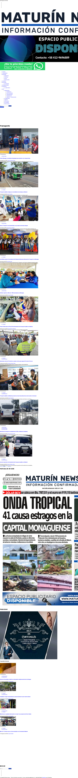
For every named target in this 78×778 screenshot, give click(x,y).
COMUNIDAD (4, 73)
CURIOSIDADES (9, 94)
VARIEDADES (6, 90)
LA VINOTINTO (7, 87)
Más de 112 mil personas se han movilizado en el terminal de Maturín (14, 731)
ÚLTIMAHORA (7, 98)
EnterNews (44, 777)
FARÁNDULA (8, 91)
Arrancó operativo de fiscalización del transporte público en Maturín (13, 462)
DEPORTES (4, 86)
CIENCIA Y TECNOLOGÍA (11, 97)
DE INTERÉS (6, 102)
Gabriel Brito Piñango (10, 227)
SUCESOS (4, 81)
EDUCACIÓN (6, 79)
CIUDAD (3, 71)
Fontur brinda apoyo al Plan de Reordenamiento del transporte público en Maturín (16, 326)
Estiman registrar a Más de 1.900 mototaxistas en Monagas (12, 292)
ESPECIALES (6, 101)
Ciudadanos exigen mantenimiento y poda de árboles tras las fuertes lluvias (15, 696)
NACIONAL (4, 82)
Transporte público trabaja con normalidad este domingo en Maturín (13, 191)
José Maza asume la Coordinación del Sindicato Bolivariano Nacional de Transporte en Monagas (19, 259)
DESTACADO (6, 103)
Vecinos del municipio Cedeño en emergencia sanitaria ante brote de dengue (15, 679)
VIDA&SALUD (9, 95)
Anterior (1, 466)
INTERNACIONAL (5, 85)
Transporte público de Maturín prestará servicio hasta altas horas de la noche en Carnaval (18, 395)
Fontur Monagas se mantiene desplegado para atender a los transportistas (15, 158)
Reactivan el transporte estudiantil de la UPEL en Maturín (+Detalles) (14, 431)
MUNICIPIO (6, 75)
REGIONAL (4, 74)
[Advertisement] (39, 115)
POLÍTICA (6, 77)
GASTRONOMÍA (9, 93)
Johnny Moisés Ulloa (11, 160)
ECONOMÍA (6, 83)
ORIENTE (6, 99)
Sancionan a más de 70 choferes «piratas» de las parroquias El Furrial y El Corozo (16, 361)
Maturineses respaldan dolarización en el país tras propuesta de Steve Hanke (15, 714)
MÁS (3, 89)
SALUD (5, 78)
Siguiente (9, 466)
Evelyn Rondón (9, 194)
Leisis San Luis (9, 261)
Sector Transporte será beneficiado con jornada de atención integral (14, 225)
